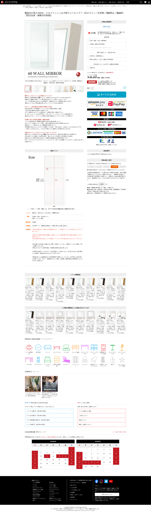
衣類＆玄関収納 (57, 365)
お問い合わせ (112, 2)
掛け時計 (38, 352)
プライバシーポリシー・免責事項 (78, 482)
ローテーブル (57, 352)
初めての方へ (73, 485)
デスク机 (29, 364)
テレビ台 (66, 352)
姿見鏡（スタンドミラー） (103, 365)
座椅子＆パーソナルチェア (94, 365)
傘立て (112, 364)
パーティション (75, 365)
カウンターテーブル (112, 353)
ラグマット (66, 364)
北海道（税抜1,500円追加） (97, 44)
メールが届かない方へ (75, 490)
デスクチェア (38, 364)
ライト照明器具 (29, 353)
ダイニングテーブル (84, 353)
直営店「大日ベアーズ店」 (76, 494)
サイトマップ (73, 499)
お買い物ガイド (102, 2)
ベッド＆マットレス (47, 365)
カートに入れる (108, 94)
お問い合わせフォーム (107, 494)
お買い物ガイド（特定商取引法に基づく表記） (81, 480)
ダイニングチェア (94, 353)
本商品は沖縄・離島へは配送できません (101, 47)
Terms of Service (88, 510)
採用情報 (72, 497)
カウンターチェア (122, 353)
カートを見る (149, 2)
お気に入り (145, 2)
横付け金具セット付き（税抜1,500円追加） (102, 59)
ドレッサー (85, 364)
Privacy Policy (80, 510)
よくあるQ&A (73, 487)
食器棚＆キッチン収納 (103, 353)
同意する (92, 67)
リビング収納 (75, 352)
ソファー (47, 352)
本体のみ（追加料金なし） (97, 56)
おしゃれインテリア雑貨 (122, 365)
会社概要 (72, 492)
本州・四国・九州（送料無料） (98, 40)
